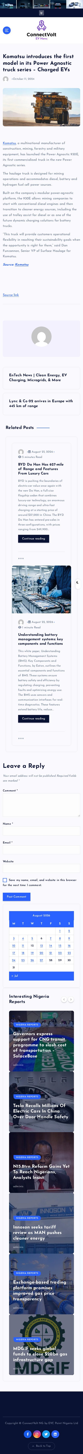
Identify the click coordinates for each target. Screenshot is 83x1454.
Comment (10, 790)
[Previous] (64, 999)
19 (32, 953)
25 (23, 960)
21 (50, 953)
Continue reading (33, 538)
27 (41, 960)
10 (13, 945)
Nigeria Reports (27, 1025)
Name (8, 823)
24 (14, 960)
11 (23, 945)
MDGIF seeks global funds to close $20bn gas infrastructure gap (40, 1354)
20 (41, 953)
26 (32, 960)
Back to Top (43, 1446)
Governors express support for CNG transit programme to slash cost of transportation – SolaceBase (39, 1045)
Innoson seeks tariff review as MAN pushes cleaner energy (37, 1233)
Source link (11, 295)
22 (60, 953)
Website (8, 861)
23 (69, 953)
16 (69, 945)
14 (50, 945)
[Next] (71, 999)
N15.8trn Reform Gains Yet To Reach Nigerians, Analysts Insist (41, 1172)
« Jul (14, 975)
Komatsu (9, 143)
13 (41, 945)
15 (60, 945)
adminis (18, 1065)
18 (23, 953)
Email (7, 842)
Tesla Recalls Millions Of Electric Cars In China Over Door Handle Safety (40, 1111)
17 (13, 953)
